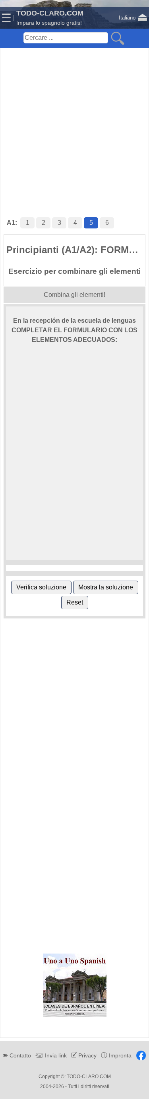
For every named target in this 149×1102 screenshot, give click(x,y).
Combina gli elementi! (74, 294)
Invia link (56, 1055)
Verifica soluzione (41, 587)
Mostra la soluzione (105, 587)
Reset (74, 602)
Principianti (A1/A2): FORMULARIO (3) (75, 249)
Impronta (120, 1055)
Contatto (20, 1055)
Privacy (87, 1055)
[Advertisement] (74, 124)
